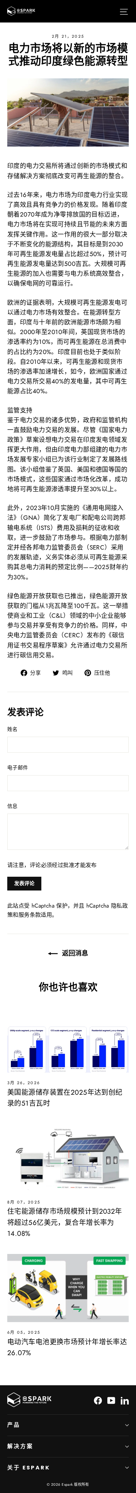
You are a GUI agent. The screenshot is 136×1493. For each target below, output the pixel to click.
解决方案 (20, 1446)
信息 (12, 806)
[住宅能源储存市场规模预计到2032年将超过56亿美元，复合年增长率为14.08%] (68, 1157)
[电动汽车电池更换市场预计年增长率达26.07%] (68, 1288)
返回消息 (74, 953)
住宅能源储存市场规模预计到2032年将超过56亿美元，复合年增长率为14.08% (64, 1222)
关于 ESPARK (28, 1467)
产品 (13, 1424)
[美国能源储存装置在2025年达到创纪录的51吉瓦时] (68, 1038)
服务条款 (29, 915)
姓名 (12, 729)
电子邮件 (17, 767)
